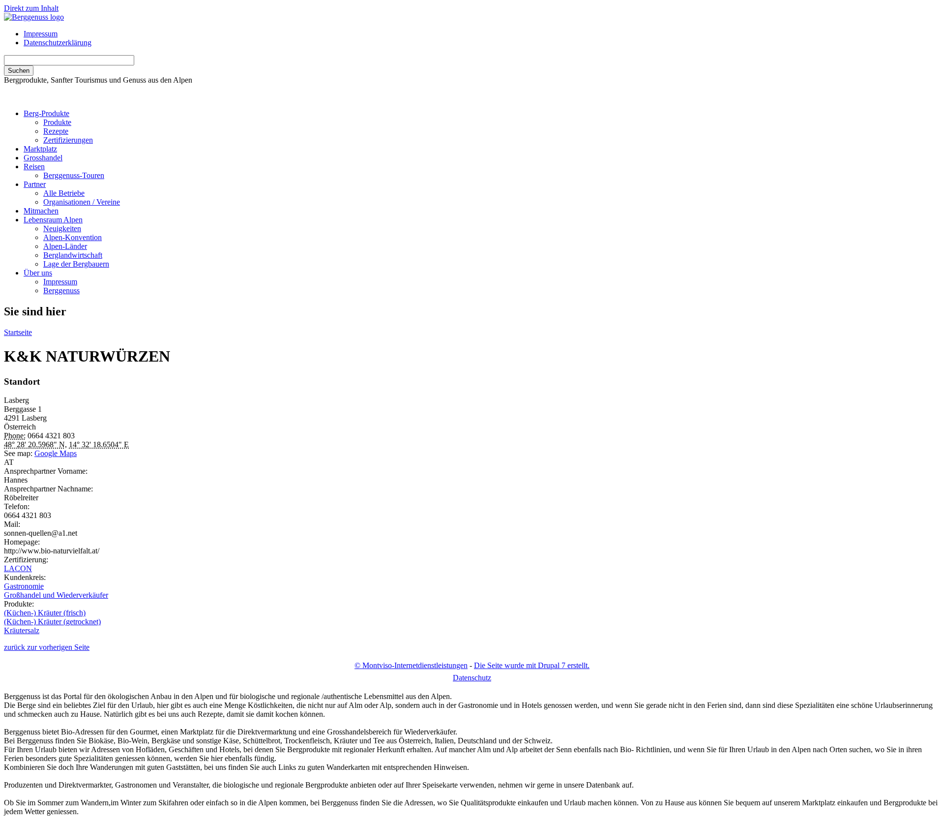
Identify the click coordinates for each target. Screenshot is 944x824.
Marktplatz (40, 149)
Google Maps (55, 453)
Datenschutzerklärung (57, 42)
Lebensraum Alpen (53, 219)
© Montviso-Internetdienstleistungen (411, 665)
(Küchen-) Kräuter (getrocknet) (52, 621)
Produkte (57, 122)
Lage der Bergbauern (76, 264)
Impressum (41, 34)
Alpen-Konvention (72, 237)
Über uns (38, 273)
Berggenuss (61, 290)
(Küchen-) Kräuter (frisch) (45, 613)
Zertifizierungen (68, 140)
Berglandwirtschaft (72, 255)
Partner (35, 184)
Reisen (34, 166)
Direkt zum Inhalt (31, 8)
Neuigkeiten (62, 228)
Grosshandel (43, 157)
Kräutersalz (21, 630)
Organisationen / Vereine (81, 202)
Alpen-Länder (65, 246)
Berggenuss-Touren (73, 175)
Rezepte (55, 131)
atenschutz (472, 677)
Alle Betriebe (64, 193)
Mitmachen (41, 211)
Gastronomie (24, 586)
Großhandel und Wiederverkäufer (56, 595)
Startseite (18, 332)
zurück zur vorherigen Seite (46, 647)
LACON (18, 568)
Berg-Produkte (46, 113)
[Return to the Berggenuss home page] (34, 17)
